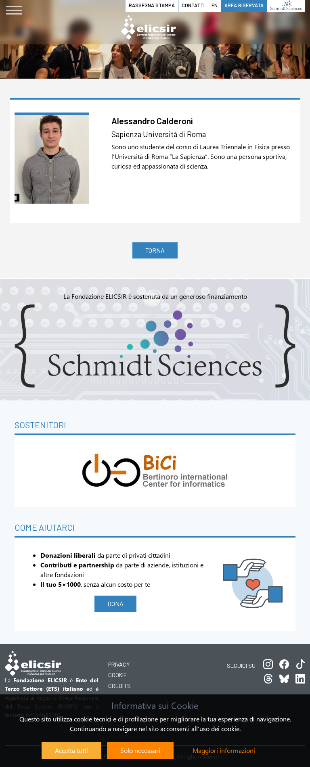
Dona (115, 603)
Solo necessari (140, 750)
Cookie (117, 674)
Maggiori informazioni (224, 750)
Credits (119, 685)
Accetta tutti (71, 750)
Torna (155, 250)
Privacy (119, 664)
